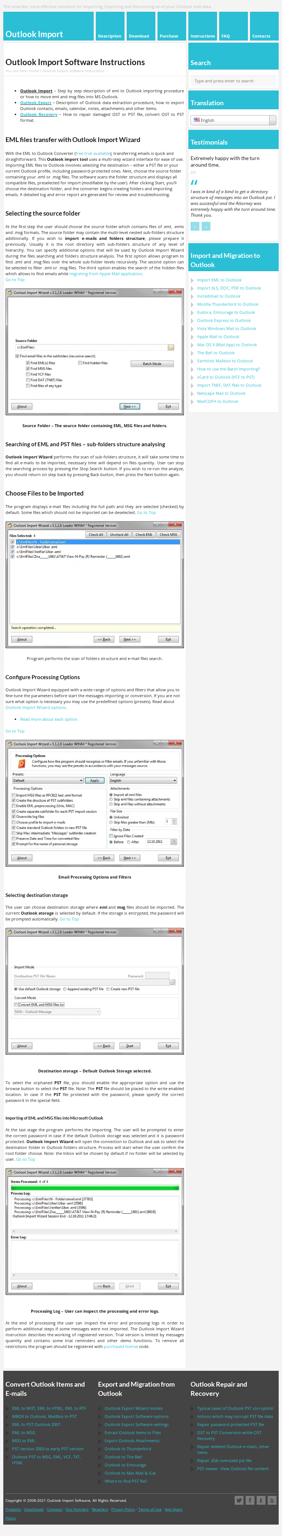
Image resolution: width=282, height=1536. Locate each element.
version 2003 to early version (48, 1448)
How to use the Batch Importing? (228, 369)
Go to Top (15, 279)
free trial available (93, 153)
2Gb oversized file (224, 1460)
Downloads (34, 1509)
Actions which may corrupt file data (235, 1416)
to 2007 (36, 1424)
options (36, 707)
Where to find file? (126, 1481)
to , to (44, 1416)
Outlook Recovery (38, 114)
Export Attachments (132, 1440)
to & (130, 1473)
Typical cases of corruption (235, 1408)
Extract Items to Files (133, 1432)
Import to (219, 280)
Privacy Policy (123, 1509)
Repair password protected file (230, 1424)
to (227, 304)
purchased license (121, 1346)
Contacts (54, 1509)
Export (35, 102)
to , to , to (49, 1408)
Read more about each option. (49, 719)
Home (34, 70)
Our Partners (77, 1509)
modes (134, 1408)
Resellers (100, 1509)
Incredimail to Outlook (219, 296)
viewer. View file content (233, 1468)
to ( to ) (225, 377)
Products (13, 1509)
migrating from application (105, 273)
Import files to (229, 385)
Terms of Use (150, 1509)
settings (137, 1424)
